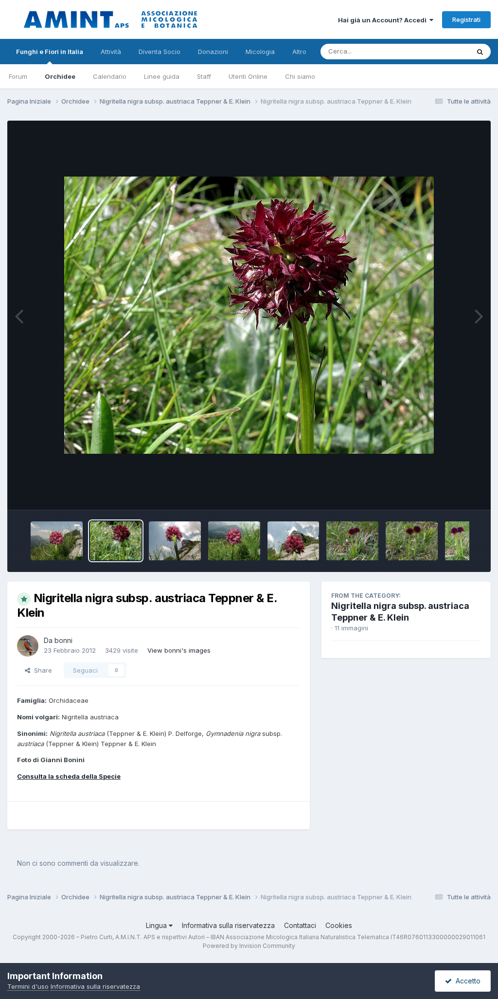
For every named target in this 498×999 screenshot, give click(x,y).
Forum (18, 76)
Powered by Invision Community (249, 945)
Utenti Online (248, 76)
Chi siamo (300, 76)
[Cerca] (480, 51)
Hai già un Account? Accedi (383, 20)
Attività (111, 51)
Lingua (157, 925)
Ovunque (443, 51)
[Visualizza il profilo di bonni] (27, 646)
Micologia (260, 51)
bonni (63, 640)
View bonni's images (179, 650)
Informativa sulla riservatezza (228, 925)
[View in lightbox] (249, 315)
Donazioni (213, 51)
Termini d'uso (28, 986)
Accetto (466, 981)
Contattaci (300, 925)
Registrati (466, 19)
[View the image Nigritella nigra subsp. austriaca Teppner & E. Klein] (57, 540)
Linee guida (161, 76)
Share (41, 670)
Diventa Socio (159, 51)
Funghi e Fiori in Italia (49, 51)
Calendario (109, 76)
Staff (204, 76)
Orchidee (60, 76)
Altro (299, 51)
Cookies (338, 925)
